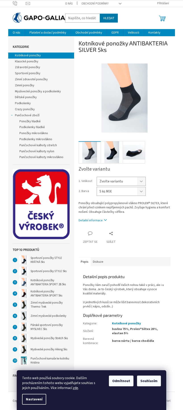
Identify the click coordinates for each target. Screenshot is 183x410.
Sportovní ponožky (27, 73)
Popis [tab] (84, 262)
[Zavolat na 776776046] (19, 3)
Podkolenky (23, 103)
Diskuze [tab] (98, 262)
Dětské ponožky (26, 97)
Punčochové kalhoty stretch (38, 145)
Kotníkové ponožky (28, 55)
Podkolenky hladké (32, 127)
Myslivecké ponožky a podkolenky (38, 91)
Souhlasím (149, 380)
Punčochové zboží (27, 115)
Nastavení (34, 399)
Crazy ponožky (25, 109)
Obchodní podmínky (95, 4)
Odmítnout (121, 380)
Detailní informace (91, 220)
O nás (69, 4)
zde (75, 387)
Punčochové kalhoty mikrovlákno (41, 157)
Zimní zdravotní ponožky (31, 79)
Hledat (108, 18)
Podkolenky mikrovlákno (35, 139)
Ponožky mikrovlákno (33, 133)
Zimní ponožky (24, 85)
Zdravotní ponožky (27, 67)
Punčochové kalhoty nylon (36, 151)
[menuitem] (16, 32)
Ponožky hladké (30, 121)
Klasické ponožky (26, 61)
